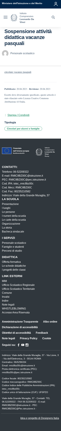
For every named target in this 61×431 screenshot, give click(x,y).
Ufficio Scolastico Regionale (18, 285)
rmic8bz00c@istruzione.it (22, 365)
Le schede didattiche (14, 265)
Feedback (42, 332)
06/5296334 (20, 362)
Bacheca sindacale (13, 231)
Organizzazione (11, 223)
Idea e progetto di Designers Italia (39, 418)
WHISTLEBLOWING (14, 308)
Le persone (8, 212)
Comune (7, 292)
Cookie (46, 338)
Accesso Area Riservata (16, 312)
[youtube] (22, 345)
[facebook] (18, 345)
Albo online (50, 321)
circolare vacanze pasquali (17, 72)
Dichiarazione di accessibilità (20, 327)
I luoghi (6, 208)
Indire (5, 300)
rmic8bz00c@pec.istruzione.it (17, 372)
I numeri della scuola (14, 215)
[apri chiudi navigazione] (5, 18)
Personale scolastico (14, 242)
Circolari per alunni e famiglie (23, 128)
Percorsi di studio (12, 250)
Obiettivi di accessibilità (16, 332)
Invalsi (5, 296)
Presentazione (10, 204)
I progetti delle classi (14, 269)
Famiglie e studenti (13, 246)
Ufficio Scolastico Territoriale (18, 288)
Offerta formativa (11, 261)
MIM (4, 281)
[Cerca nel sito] (53, 18)
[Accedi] (56, 3)
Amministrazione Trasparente (20, 321)
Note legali (8, 304)
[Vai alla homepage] (14, 17)
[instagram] (27, 345)
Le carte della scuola (14, 219)
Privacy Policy (28, 338)
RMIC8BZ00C (34, 382)
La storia (7, 227)
